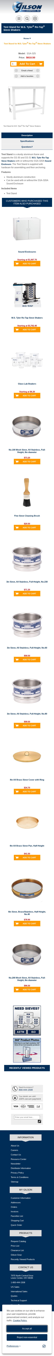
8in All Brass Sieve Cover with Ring (27, 780)
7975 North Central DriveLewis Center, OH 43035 (22, 1276)
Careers (14, 1150)
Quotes (14, 1296)
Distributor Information (21, 1168)
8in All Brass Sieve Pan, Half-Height (27, 846)
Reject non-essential (27, 1337)
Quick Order (16, 1225)
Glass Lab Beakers (27, 384)
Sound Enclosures (27, 252)
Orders (14, 1207)
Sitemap (14, 1182)
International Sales (19, 1291)
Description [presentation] (27, 135)
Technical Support (19, 1300)
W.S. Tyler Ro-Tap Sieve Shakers (27, 318)
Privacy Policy (17, 1173)
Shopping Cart (17, 1220)
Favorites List (17, 1216)
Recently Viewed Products (23, 1259)
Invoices (14, 1211)
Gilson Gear (16, 1255)
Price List (15, 1246)
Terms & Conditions (20, 1177)
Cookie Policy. (20, 1320)
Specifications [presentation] (27, 141)
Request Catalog (18, 1241)
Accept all (27, 1328)
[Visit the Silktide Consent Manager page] (44, 1346)
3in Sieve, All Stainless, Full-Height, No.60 (27, 648)
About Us (15, 1145)
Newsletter (15, 1164)
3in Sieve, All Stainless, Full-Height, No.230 (27, 582)
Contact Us (16, 1155)
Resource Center (18, 1159)
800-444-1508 (26, 1090)
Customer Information (20, 1198)
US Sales (15, 1287)
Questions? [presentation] (27, 147)
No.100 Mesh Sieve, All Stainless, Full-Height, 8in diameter (27, 451)
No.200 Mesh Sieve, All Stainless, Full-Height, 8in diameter (27, 979)
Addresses (16, 1202)
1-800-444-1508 (18, 1282)
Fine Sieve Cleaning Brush (27, 516)
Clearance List (17, 1250)
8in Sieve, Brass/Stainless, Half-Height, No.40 (27, 913)
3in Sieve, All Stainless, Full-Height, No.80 (27, 714)
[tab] (27, 135)
